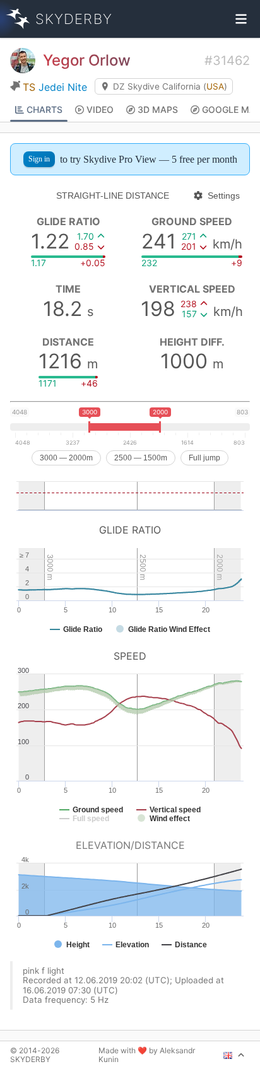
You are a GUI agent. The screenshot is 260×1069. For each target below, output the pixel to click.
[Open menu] (241, 19)
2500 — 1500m (140, 457)
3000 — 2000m (66, 457)
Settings (224, 195)
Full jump (204, 457)
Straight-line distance (112, 195)
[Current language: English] (234, 1055)
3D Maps (158, 109)
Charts (44, 109)
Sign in (39, 159)
